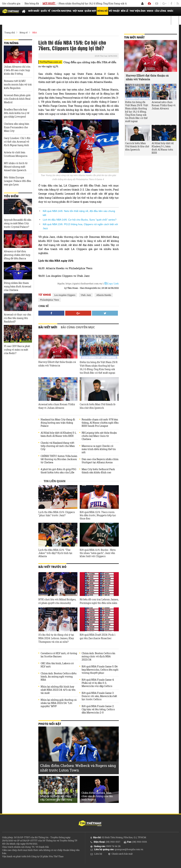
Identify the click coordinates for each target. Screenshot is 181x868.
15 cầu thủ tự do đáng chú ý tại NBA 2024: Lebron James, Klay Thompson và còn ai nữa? (56, 638)
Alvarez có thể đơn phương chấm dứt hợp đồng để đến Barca (17, 255)
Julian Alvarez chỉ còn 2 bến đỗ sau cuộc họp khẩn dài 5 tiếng (17, 70)
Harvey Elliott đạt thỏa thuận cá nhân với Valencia (57, 363)
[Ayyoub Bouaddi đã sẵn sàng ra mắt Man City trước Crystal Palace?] (18, 207)
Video (150, 11)
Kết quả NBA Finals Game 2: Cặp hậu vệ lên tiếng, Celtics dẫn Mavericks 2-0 (98, 709)
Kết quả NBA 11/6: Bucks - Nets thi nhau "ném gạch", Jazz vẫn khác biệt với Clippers (98, 553)
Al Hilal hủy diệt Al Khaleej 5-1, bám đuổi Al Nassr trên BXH (58, 434)
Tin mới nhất (134, 37)
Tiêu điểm (11, 196)
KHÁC (170, 11)
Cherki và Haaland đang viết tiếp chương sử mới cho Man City (58, 446)
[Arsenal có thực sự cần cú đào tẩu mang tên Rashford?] (18, 302)
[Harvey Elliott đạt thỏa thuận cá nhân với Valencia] (57, 346)
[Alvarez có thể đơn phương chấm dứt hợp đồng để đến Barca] (18, 239)
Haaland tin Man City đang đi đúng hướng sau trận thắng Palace (58, 422)
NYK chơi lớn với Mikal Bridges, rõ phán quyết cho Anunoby (57, 601)
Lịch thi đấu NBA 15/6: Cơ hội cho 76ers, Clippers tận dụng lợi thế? (72, 45)
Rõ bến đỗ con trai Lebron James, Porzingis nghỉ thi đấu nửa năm (99, 601)
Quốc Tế (45, 11)
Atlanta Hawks (103, 295)
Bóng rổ (24, 32)
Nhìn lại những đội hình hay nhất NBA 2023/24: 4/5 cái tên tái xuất (58, 690)
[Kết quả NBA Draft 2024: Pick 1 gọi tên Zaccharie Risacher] (99, 619)
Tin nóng (11, 43)
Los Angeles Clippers (64, 295)
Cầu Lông (160, 11)
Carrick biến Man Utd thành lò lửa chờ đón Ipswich (97, 406)
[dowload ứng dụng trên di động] (149, 3)
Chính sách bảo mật (122, 853)
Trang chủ (9, 32)
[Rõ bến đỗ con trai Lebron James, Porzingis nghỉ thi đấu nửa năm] (99, 584)
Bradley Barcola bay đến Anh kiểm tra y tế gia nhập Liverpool (16, 113)
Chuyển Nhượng (61, 11)
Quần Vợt (90, 11)
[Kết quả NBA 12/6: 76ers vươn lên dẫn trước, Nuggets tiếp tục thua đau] (99, 497)
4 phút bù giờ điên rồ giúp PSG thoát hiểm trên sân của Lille (58, 471)
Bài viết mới (47, 327)
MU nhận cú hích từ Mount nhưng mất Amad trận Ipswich (16, 166)
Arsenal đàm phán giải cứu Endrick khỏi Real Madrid (17, 99)
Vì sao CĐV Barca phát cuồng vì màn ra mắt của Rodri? (17, 349)
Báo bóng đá (32, 3)
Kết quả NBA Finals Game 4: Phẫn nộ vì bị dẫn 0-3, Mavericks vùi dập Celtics (98, 683)
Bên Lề (124, 11)
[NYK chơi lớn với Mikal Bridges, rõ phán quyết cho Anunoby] (57, 584)
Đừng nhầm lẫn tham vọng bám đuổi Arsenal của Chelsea (17, 286)
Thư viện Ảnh (137, 11)
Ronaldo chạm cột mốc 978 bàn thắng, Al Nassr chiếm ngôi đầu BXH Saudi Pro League (100, 422)
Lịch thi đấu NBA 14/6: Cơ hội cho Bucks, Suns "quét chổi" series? (79, 219)
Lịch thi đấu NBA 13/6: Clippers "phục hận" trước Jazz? (56, 514)
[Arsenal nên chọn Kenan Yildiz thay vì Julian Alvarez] (57, 389)
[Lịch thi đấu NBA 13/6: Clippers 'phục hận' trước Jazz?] (57, 497)
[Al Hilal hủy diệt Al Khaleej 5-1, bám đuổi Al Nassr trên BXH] (164, 133)
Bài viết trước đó (52, 567)
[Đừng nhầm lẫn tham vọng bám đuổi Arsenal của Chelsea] (18, 270)
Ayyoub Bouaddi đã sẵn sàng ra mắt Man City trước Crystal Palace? (17, 223)
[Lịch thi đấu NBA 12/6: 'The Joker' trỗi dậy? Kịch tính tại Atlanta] (57, 535)
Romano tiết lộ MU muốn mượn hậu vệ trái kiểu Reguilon (18, 84)
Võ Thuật (114, 11)
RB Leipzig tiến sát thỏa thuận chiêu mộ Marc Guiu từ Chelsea (99, 436)
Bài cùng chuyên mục (78, 327)
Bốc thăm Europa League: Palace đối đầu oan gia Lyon (17, 181)
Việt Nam (78, 11)
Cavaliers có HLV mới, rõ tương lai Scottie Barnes (59, 655)
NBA (34, 32)
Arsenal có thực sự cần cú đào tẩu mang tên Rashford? (17, 318)
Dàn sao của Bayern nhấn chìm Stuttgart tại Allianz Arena (100, 461)
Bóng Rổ (102, 11)
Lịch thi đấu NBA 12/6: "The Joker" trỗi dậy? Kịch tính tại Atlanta (55, 553)
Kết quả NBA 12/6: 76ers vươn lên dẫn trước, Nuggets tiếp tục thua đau (98, 515)
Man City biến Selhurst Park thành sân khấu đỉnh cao (98, 471)
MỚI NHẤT (33, 11)
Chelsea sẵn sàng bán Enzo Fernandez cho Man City (16, 127)
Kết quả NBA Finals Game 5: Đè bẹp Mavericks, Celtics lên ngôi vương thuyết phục (100, 669)
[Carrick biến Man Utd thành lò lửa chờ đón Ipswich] (99, 389)
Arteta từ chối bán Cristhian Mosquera (15, 154)
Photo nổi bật (49, 724)
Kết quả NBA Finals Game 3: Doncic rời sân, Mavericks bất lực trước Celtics (99, 696)
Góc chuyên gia (11, 3)
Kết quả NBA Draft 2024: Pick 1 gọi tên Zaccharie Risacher (97, 636)
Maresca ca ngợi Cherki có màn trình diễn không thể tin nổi (99, 449)
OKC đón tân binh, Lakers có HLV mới (57, 665)
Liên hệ (98, 853)
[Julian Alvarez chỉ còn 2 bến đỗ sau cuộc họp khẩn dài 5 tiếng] (18, 54)
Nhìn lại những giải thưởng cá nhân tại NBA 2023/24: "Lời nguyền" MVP (59, 703)
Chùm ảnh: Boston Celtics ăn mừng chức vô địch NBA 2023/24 (98, 656)
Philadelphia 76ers (49, 299)
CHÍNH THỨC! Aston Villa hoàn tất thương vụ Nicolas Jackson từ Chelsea (59, 459)
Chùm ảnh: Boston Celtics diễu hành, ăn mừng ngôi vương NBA (59, 676)
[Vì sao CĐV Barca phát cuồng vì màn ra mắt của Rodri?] (18, 334)
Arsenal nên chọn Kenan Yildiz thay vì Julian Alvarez (56, 406)
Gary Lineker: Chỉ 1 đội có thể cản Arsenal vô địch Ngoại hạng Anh (17, 141)
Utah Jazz (86, 295)
